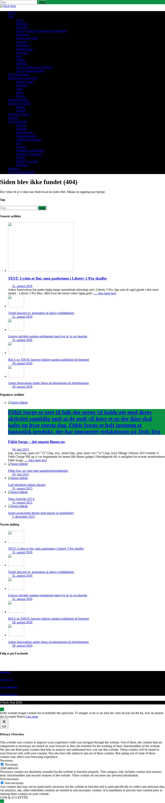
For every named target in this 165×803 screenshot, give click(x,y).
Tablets (20, 60)
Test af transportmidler (30, 70)
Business (13, 168)
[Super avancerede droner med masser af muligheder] (18, 506)
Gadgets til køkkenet (29, 154)
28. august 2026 (22, 363)
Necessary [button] (6, 760)
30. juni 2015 (20, 474)
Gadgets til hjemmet (28, 139)
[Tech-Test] (8, 6)
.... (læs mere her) (105, 293)
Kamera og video (27, 38)
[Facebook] (86, 664)
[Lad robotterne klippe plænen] (18, 478)
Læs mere (32, 716)
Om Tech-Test (6, 679)
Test (10, 16)
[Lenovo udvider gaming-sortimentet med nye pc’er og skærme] (16, 329)
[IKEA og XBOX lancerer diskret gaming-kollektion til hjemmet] (16, 353)
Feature (21, 107)
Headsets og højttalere (30, 150)
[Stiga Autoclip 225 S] (18, 492)
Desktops (22, 23)
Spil (18, 56)
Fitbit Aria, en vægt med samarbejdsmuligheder (38, 470)
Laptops (21, 41)
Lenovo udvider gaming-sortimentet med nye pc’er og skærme (47, 336)
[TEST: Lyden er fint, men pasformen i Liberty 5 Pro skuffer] (41, 270)
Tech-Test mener (18, 74)
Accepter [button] (10, 716)
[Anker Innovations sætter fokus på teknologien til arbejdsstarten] (16, 376)
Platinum (21, 85)
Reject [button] (21, 716)
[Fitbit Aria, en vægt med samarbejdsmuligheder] (18, 464)
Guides (20, 110)
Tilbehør (21, 63)
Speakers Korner (18, 114)
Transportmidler (18, 99)
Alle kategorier (17, 121)
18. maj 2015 (20, 449)
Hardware (22, 34)
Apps (19, 20)
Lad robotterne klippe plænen (26, 485)
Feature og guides (19, 103)
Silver (20, 92)
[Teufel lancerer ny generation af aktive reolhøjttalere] (16, 306)
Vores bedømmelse (9, 687)
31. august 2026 (22, 286)
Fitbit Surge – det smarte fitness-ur (84, 426)
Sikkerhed (22, 45)
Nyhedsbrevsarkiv (9, 694)
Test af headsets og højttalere (34, 67)
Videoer (13, 118)
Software (22, 52)
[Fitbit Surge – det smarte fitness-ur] (18, 402)
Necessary (11, 764)
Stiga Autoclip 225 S (21, 499)
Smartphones (24, 49)
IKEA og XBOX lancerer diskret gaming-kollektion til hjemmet (48, 359)
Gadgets (21, 27)
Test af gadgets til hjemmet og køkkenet (41, 31)
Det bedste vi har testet (22, 78)
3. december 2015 (23, 516)
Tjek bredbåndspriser (21, 172)
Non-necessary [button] (9, 779)
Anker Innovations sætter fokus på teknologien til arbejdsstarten (48, 383)
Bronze (20, 96)
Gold (19, 89)
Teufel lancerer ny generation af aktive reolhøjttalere (41, 313)
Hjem (11, 12)
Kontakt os (5, 672)
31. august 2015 (22, 488)
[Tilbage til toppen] (2, 709)
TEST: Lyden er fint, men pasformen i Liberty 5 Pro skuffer (57, 278)
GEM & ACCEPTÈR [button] (14, 797)
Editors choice (25, 81)
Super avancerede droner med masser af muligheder (41, 513)
